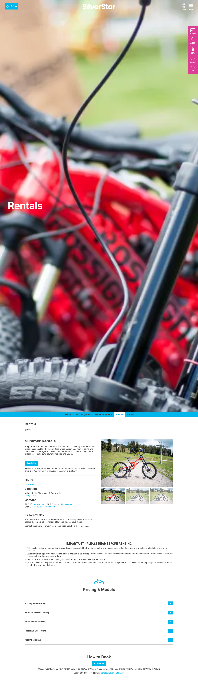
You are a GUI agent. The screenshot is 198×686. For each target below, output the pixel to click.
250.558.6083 (65, 504)
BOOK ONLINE (99, 664)
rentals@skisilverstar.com (43, 506)
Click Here (29, 484)
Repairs (130, 414)
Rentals (119, 414)
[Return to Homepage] (99, 6)
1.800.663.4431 (40, 504)
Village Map (30, 495)
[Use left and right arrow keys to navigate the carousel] (137, 463)
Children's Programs (103, 414)
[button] (193, 31)
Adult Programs (82, 414)
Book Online (31, 463)
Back (29, 430)
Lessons (67, 414)
